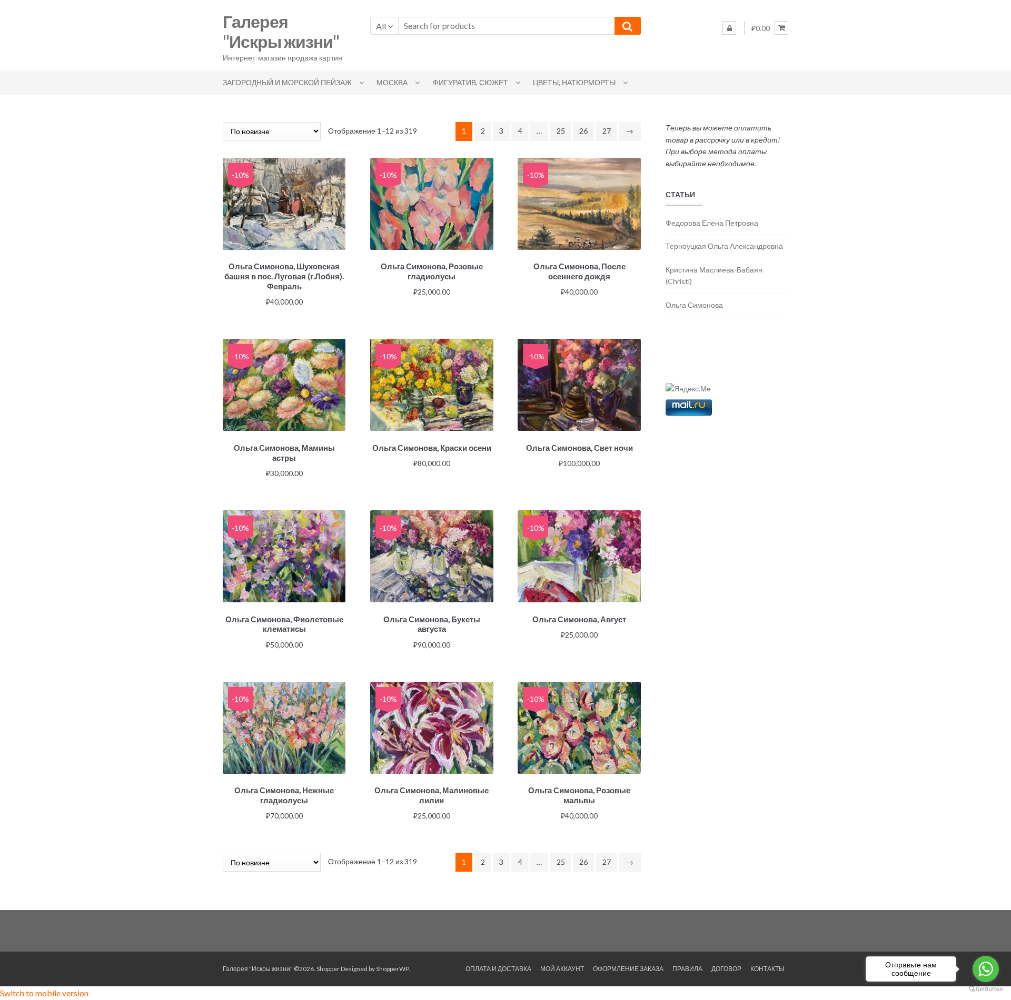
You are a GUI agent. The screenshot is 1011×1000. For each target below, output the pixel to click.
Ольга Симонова (694, 304)
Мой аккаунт (562, 969)
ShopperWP (392, 969)
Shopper (328, 969)
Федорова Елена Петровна (712, 222)
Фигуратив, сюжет (470, 82)
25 (561, 130)
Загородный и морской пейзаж (287, 82)
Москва (392, 82)
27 (606, 130)
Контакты (767, 969)
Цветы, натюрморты (574, 82)
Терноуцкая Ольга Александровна (724, 245)
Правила (687, 969)
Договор (726, 969)
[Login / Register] (729, 28)
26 (583, 130)
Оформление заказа (628, 969)
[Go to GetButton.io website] (986, 989)
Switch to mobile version (44, 993)
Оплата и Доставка (498, 969)
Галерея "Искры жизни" (281, 31)
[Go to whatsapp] (986, 969)
